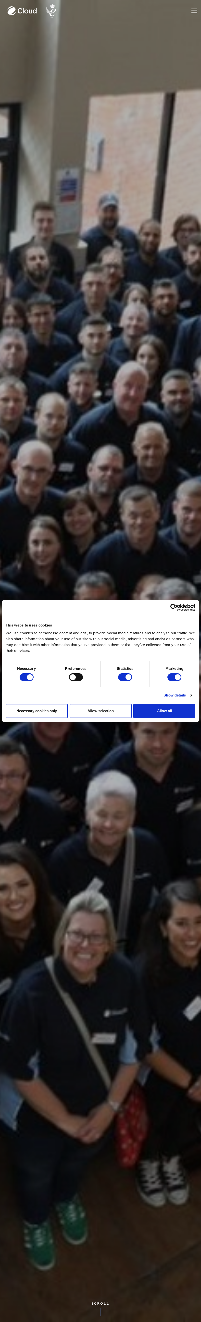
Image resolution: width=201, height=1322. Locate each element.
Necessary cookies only (36, 711)
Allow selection (101, 711)
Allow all (164, 711)
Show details (174, 695)
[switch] (76, 677)
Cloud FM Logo (22, 10)
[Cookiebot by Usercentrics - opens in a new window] (173, 607)
